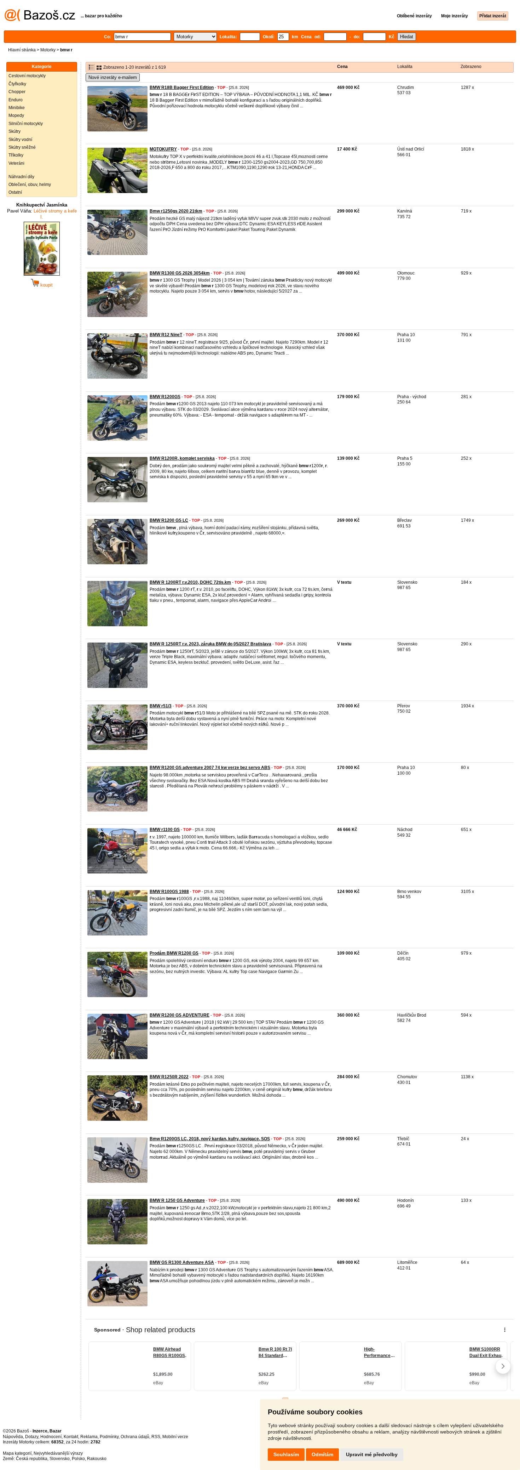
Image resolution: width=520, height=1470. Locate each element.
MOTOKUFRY (163, 149)
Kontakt (71, 1436)
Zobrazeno (471, 66)
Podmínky (109, 1436)
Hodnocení (51, 1436)
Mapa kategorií (17, 1453)
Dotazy (31, 1436)
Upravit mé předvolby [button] (372, 1454)
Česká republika (31, 1458)
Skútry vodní (20, 139)
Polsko (78, 1458)
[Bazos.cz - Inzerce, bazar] (40, 19)
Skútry (14, 131)
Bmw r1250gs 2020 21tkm (176, 211)
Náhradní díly (21, 176)
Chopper (16, 91)
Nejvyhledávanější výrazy (58, 1453)
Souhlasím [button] (286, 1454)
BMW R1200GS (165, 396)
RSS (155, 1436)
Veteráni (16, 163)
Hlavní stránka (22, 49)
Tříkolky (15, 155)
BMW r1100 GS (165, 829)
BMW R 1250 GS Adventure (177, 1200)
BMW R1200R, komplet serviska (182, 458)
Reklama (89, 1436)
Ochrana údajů (135, 1436)
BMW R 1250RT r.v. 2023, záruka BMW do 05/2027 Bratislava (210, 643)
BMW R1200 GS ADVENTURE (179, 1015)
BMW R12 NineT (166, 334)
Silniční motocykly (25, 123)
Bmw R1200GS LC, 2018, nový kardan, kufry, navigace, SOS (210, 1138)
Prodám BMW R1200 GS (174, 953)
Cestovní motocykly (27, 75)
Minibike (16, 107)
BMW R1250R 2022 (169, 1076)
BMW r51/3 (161, 705)
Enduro (15, 99)
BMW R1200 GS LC (169, 520)
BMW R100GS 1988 (169, 891)
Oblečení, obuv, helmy (29, 184)
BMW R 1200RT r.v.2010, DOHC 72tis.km (190, 582)
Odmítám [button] (322, 1454)
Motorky (48, 49)
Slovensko (60, 1458)
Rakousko (96, 1458)
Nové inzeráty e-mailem (112, 77)
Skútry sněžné (22, 147)
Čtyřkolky (17, 83)
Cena (342, 66)
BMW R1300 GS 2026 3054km (180, 273)
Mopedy (16, 115)
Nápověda (13, 1436)
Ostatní (15, 192)
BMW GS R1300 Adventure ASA (182, 1262)
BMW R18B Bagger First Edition (182, 87)
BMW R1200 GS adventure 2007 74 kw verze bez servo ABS (210, 767)
